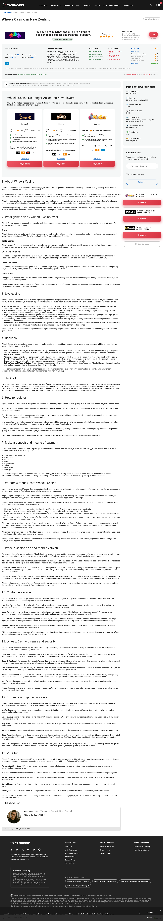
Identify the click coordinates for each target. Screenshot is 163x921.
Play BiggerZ (25, 164)
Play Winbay (97, 164)
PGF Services (147, 74)
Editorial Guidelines (72, 853)
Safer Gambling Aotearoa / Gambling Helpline (135, 881)
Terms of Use (70, 863)
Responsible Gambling (111, 5)
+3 (32, 153)
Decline (150, 917)
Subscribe (142, 182)
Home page (43, 5)
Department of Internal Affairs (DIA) (78, 881)
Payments (68, 5)
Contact (97, 5)
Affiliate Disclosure (71, 850)
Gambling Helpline (131, 74)
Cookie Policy (70, 856)
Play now (142, 202)
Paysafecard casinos (107, 847)
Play (153, 34)
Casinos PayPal (105, 853)
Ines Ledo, (28, 811)
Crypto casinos (105, 850)
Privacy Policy (139, 174)
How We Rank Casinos (142, 850)
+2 (69, 154)
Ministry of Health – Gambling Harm (105, 881)
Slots (78, 5)
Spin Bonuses (143, 244)
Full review (25, 159)
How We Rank (128, 5)
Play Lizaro (61, 164)
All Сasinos (55, 5)
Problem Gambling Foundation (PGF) (78, 886)
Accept (150, 912)
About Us (87, 5)
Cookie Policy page (108, 914)
